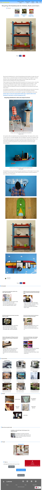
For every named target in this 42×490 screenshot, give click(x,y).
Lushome (5, 2)
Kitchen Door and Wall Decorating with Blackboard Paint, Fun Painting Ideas (20, 370)
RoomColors (33, 2)
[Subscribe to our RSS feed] (36, 481)
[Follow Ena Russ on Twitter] (31, 481)
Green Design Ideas (24, 14)
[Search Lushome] (37, 2)
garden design (35, 382)
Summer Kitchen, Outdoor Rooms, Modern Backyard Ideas (20, 391)
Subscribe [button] (11, 466)
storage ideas (7, 360)
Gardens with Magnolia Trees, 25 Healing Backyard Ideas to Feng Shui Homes (35, 391)
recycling (26, 415)
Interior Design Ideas (31, 14)
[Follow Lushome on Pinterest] (27, 481)
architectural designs (21, 371)
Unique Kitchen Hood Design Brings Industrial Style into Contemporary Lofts (35, 370)
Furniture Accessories (16, 14)
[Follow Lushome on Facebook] (23, 481)
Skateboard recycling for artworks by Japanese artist (14, 95)
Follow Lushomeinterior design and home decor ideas (32, 464)
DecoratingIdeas (27, 2)
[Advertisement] (21, 67)
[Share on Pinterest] (24, 56)
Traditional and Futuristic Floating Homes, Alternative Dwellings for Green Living (20, 381)
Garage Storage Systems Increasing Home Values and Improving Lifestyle (7, 370)
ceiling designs (7, 382)
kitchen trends (35, 360)
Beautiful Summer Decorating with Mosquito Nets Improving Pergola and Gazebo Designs (7, 381)
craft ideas (35, 371)
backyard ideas (21, 382)
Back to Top (21, 475)
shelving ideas (21, 444)
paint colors (21, 360)
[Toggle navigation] (40, 1)
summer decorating (7, 371)
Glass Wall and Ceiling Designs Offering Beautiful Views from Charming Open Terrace (7, 391)
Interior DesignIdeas (21, 2)
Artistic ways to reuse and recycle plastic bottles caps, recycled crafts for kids (19, 93)
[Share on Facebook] (20, 56)
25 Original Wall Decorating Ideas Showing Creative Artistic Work (35, 381)
